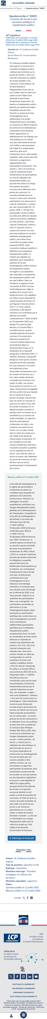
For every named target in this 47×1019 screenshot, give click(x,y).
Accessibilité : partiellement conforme (30, 1003)
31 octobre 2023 (32, 891)
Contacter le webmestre (13, 1005)
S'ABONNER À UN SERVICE (23, 992)
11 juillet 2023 (32, 888)
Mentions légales (10, 1003)
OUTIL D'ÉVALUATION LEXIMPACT (23, 996)
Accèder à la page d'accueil (3, 3)
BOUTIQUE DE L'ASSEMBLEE (23, 984)
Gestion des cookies (35, 1005)
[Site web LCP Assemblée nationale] (23, 938)
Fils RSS (25, 1005)
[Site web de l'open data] (23, 955)
